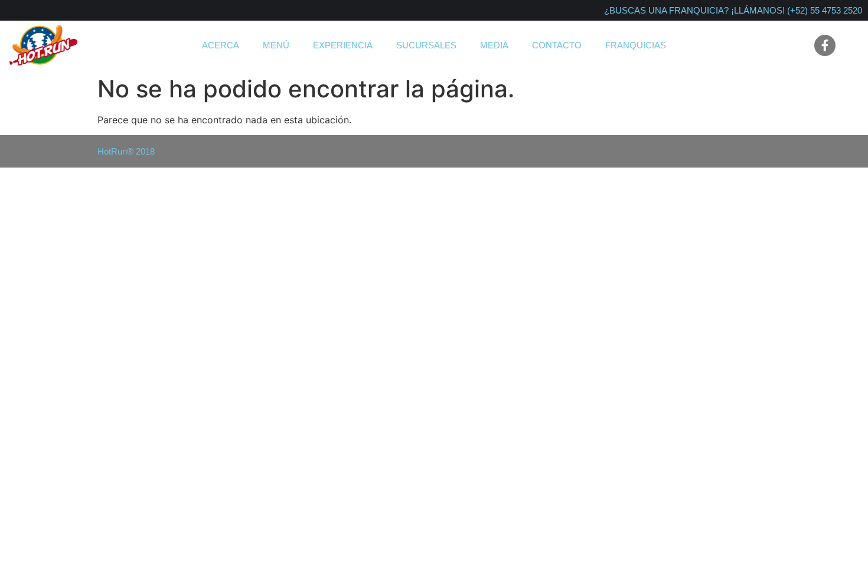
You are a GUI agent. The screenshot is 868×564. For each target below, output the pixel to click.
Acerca (220, 45)
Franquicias (635, 45)
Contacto (557, 45)
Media (494, 45)
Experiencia (343, 45)
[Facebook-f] (825, 45)
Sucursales (426, 45)
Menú (276, 45)
